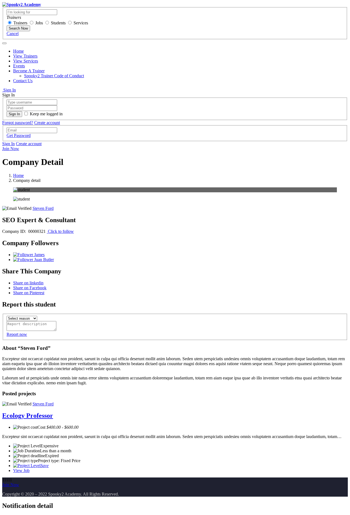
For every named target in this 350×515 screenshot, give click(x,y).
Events (19, 66)
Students (58, 23)
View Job (21, 470)
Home (18, 51)
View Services (25, 61)
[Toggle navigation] (4, 43)
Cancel (13, 33)
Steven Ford (43, 208)
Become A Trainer (29, 70)
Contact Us (23, 80)
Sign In (9, 90)
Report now (17, 334)
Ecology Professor (27, 415)
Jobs (39, 23)
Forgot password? (17, 122)
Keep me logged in (46, 113)
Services (81, 23)
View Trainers (25, 56)
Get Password (19, 135)
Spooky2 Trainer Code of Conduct (54, 75)
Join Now (10, 148)
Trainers (20, 23)
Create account (47, 122)
